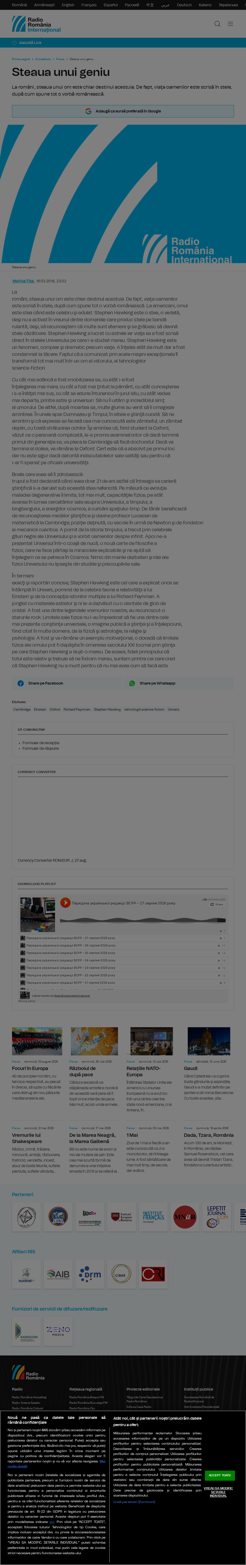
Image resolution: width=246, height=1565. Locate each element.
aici (51, 1522)
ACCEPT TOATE (220, 1475)
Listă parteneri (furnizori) (134, 1502)
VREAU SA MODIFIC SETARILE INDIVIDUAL (218, 1492)
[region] (123, 1487)
